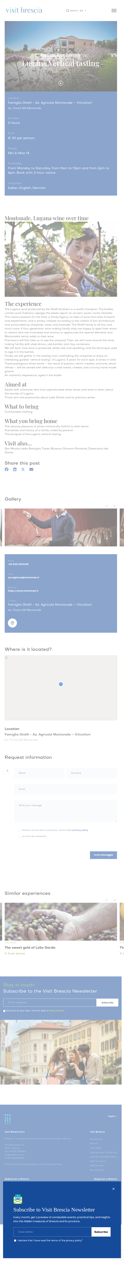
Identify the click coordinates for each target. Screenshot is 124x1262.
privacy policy (74, 1240)
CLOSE (113, 1188)
